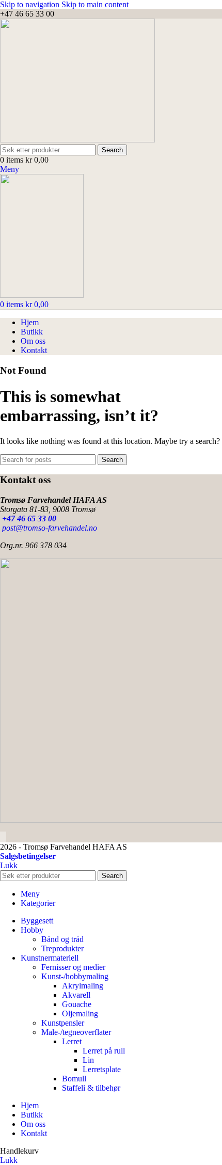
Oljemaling (80, 1013)
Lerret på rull (104, 1050)
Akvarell (76, 995)
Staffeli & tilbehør (91, 1087)
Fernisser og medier (73, 967)
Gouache (76, 1004)
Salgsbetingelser (28, 856)
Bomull (74, 1078)
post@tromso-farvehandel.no (48, 527)
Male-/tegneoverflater (76, 1032)
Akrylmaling (82, 985)
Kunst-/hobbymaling (74, 976)
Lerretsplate (102, 1069)
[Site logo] (77, 139)
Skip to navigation (30, 4)
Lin (88, 1060)
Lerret (72, 1041)
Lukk (9, 865)
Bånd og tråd (62, 939)
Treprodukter (62, 948)
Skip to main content (95, 4)
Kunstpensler (62, 1022)
